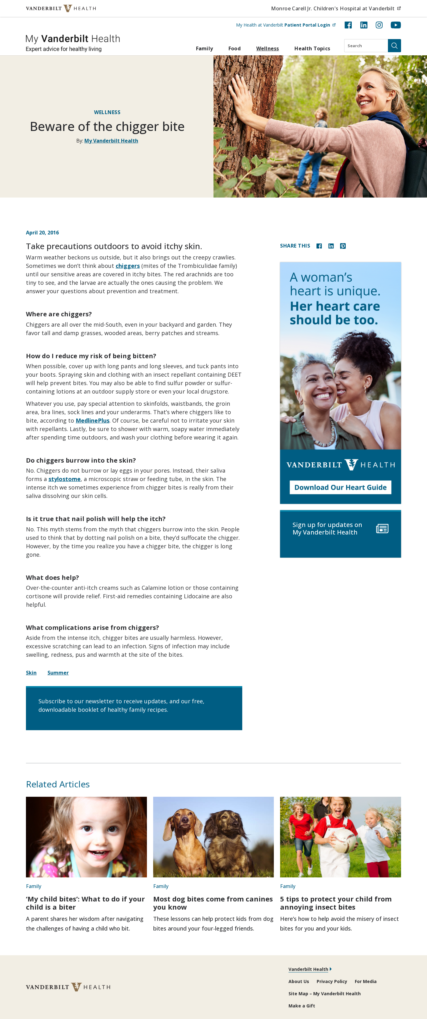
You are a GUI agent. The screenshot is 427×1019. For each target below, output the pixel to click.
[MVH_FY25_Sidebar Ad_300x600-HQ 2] (340, 383)
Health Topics (312, 48)
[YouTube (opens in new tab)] (396, 25)
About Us (299, 981)
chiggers (128, 265)
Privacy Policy (332, 981)
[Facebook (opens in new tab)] (348, 25)
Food (235, 48)
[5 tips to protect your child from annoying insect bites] (340, 837)
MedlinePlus (92, 420)
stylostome (64, 479)
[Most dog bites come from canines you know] (213, 837)
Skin (31, 672)
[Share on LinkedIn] (331, 245)
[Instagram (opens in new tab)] (379, 25)
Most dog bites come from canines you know (213, 902)
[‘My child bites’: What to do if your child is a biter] (86, 837)
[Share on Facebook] (319, 245)
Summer (58, 672)
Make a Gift (302, 1006)
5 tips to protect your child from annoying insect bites (336, 902)
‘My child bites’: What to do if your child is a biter (85, 902)
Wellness (267, 48)
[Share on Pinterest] (343, 245)
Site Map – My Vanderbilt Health (325, 993)
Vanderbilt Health (308, 969)
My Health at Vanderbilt (286, 25)
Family (204, 48)
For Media (366, 981)
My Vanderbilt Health (111, 140)
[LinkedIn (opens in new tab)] (364, 25)
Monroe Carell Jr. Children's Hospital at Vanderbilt (336, 8)
